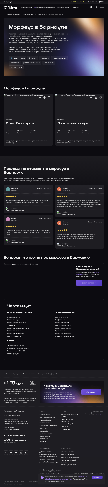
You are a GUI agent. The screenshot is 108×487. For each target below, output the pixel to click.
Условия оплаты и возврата (13, 484)
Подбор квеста (26, 7)
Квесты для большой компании (68, 461)
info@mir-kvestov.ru (15, 440)
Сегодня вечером (18, 58)
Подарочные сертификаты (45, 7)
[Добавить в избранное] (49, 97)
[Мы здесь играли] (39, 97)
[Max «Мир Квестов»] (26, 452)
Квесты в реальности (47, 417)
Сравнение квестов (46, 434)
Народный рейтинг (64, 7)
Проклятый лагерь (72, 123)
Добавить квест (45, 452)
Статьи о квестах (67, 429)
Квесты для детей (67, 454)
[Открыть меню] (102, 7)
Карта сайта (43, 431)
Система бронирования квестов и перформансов (48, 455)
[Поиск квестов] (91, 7)
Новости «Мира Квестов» (70, 424)
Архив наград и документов (44, 437)
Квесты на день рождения (70, 457)
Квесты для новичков (68, 465)
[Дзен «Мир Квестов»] (21, 452)
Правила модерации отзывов (14, 481)
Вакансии (42, 441)
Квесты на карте (45, 423)
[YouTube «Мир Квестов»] (16, 452)
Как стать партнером (46, 459)
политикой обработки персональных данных (66, 478)
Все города (43, 428)
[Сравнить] (44, 97)
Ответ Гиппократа (20, 123)
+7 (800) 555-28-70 (14, 436)
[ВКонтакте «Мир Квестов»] (6, 452)
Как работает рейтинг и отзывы (69, 415)
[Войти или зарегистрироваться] (96, 7)
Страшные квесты (67, 452)
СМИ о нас (65, 427)
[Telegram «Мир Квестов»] (11, 452)
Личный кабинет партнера (48, 462)
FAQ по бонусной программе (67, 420)
